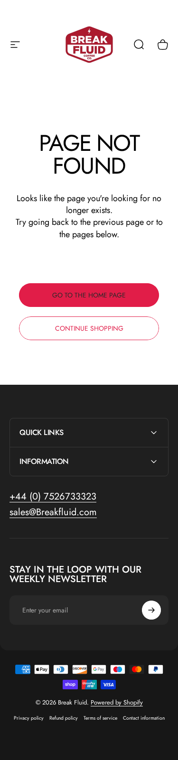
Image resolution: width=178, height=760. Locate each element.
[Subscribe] (151, 610)
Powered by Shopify (117, 702)
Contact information (144, 718)
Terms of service (100, 718)
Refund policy (63, 718)
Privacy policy (29, 718)
